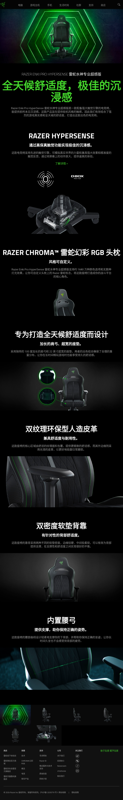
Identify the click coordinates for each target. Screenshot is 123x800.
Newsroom (61, 766)
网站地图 (62, 792)
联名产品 (25, 779)
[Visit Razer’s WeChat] (77, 761)
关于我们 (60, 756)
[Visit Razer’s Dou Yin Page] (77, 766)
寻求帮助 (43, 756)
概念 (23, 769)
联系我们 (60, 776)
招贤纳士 (60, 761)
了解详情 (61, 163)
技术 (23, 756)
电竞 (23, 774)
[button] (119, 4)
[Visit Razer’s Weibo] (77, 756)
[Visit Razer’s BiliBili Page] (77, 771)
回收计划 (43, 779)
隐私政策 (75, 792)
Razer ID (42, 761)
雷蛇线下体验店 (10, 756)
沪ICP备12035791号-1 (49, 792)
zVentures (61, 771)
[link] (2, 5)
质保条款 (43, 774)
